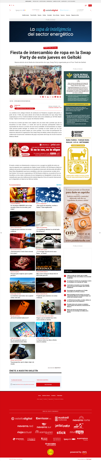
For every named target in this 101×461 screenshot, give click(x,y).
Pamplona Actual (50, 47)
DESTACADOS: (28, 1)
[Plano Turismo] (57, 439)
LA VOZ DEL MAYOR (71, 1)
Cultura (44, 15)
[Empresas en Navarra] (18, 439)
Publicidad (59, 395)
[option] (50, 10)
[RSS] (13, 5)
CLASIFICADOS (64, 1)
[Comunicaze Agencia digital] (50, 406)
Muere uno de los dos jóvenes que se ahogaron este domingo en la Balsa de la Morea (76, 311)
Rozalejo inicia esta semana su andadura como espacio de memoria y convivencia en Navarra (77, 305)
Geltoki (11, 101)
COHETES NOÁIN (42, 1)
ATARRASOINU (49, 1)
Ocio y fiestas (56, 15)
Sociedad (49, 15)
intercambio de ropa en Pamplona (22, 101)
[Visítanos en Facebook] (9, 5)
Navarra (39, 15)
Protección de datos (58, 399)
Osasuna (68, 15)
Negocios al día (75, 15)
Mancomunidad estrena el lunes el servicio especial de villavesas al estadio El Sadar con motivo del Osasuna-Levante (78, 296)
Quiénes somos (46, 395)
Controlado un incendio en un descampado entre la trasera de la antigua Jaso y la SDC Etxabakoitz (77, 286)
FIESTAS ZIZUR (35, 1)
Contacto (53, 395)
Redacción (17, 105)
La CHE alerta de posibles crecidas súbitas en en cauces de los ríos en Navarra (78, 300)
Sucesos (63, 15)
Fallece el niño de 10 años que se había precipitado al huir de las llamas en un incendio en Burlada (78, 277)
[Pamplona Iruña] (82, 439)
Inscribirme (48, 384)
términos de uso (20, 384)
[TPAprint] (70, 439)
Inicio (39, 395)
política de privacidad (29, 384)
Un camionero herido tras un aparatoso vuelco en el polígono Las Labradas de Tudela (78, 281)
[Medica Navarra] (31, 439)
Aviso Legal (39, 399)
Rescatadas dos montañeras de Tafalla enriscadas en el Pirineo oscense (76, 291)
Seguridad (50, 399)
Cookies (45, 399)
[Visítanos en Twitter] (11, 5)
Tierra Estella (33, 15)
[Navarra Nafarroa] (50, 444)
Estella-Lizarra (25, 15)
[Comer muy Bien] (44, 439)
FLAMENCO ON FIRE (56, 1)
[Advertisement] (78, 257)
